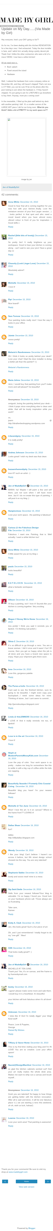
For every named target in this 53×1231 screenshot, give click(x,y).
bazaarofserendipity (17, 469)
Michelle (12, 283)
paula (11, 566)
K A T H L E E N (15, 583)
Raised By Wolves (16, 1030)
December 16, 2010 (25, 600)
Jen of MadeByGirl (17, 486)
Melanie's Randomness (19, 352)
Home (26, 1181)
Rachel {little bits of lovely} (21, 235)
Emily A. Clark (14, 923)
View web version (26, 1187)
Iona (10, 669)
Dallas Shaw (14, 825)
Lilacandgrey (14, 436)
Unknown (12, 1012)
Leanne (11, 1118)
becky (11, 987)
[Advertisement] (26, 7)
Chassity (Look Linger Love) (22, 263)
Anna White (13, 202)
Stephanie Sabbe (16, 873)
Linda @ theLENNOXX (18, 717)
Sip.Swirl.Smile (15, 889)
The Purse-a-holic (16, 686)
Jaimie (11, 335)
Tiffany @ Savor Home (19, 1043)
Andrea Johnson (16, 452)
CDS (10, 948)
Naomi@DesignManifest (19, 1065)
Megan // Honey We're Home (21, 619)
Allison (11, 600)
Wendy (11, 850)
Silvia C (11, 641)
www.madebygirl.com (18, 1172)
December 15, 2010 (29, 202)
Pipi (10, 299)
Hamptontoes (14, 511)
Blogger (31, 1228)
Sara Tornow (14, 316)
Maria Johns (14, 380)
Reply (10, 227)
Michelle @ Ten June (18, 806)
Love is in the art (16, 736)
